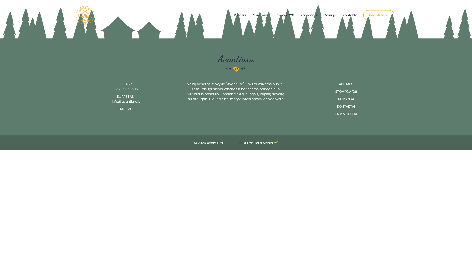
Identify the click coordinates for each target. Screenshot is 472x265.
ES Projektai (346, 114)
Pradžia (240, 15)
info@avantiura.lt (126, 101)
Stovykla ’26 (284, 15)
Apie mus (260, 15)
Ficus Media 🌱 (266, 143)
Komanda (309, 15)
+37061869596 (126, 89)
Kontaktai (350, 15)
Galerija (329, 15)
